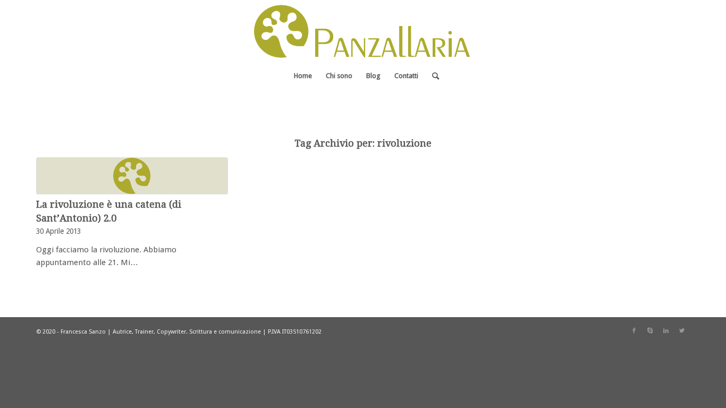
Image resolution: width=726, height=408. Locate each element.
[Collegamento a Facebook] (634, 331)
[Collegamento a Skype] (650, 331)
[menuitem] (303, 76)
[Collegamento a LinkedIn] (666, 331)
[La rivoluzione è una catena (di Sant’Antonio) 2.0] (132, 175)
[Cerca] (432, 76)
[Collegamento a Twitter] (682, 331)
